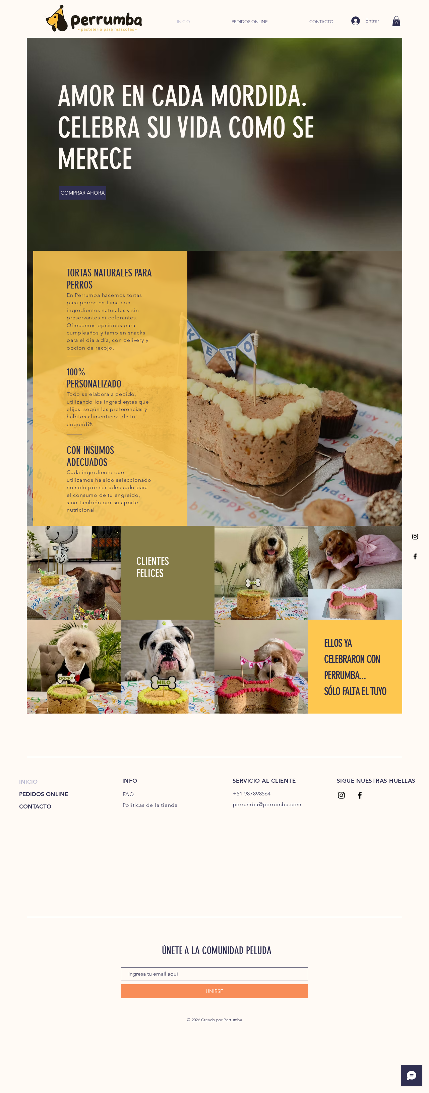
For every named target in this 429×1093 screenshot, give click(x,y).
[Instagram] (415, 536)
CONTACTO (35, 806)
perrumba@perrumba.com (267, 804)
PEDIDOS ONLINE (43, 794)
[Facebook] (415, 556)
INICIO (28, 781)
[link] (396, 21)
